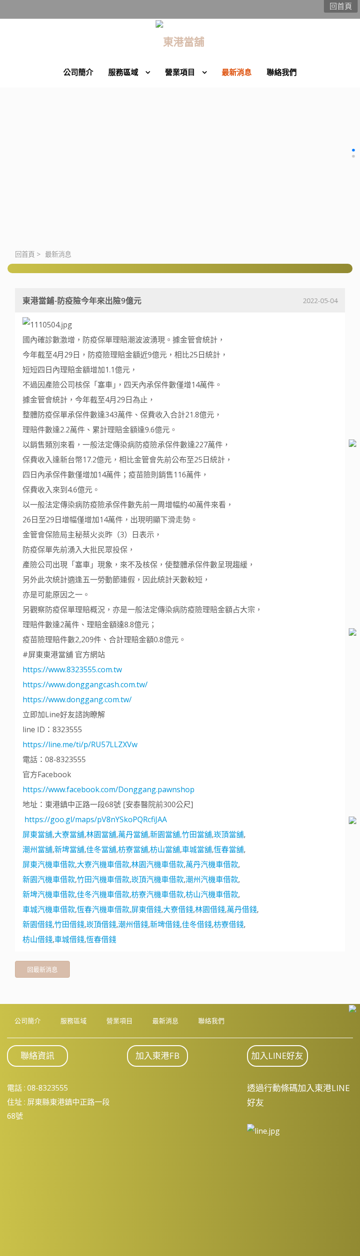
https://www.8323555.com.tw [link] (72, 669)
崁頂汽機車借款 (157, 879)
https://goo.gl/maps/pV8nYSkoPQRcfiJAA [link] (95, 819)
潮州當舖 (37, 849)
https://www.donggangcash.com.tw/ (85, 684)
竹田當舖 (197, 834)
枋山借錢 (37, 939)
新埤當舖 (69, 849)
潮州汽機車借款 (212, 879)
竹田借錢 (69, 924)
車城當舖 (197, 849)
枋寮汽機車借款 (157, 894)
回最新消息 (42, 969)
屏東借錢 (146, 909)
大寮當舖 (69, 834)
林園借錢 (210, 909)
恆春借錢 (101, 939)
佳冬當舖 (101, 849)
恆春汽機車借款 (103, 909)
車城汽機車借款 (48, 909)
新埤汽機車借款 (48, 894)
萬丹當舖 (133, 834)
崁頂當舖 (229, 834)
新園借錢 (37, 924)
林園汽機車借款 (157, 864)
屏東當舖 (37, 834)
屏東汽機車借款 (48, 864)
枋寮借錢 (229, 924)
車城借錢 (69, 939)
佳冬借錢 (197, 924)
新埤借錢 (165, 924)
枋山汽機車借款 (212, 894)
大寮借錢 (178, 909)
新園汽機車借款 (48, 879)
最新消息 (58, 254)
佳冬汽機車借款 (103, 894)
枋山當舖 (165, 849)
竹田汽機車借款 (103, 879)
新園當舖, (166, 834)
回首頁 (25, 254)
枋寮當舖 (133, 849)
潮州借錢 (133, 924)
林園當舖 (101, 834)
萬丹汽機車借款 (212, 864)
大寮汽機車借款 (103, 864)
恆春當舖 (229, 849)
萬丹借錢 (242, 909)
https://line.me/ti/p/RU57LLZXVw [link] (79, 744)
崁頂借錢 (101, 924)
